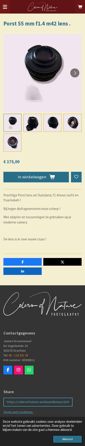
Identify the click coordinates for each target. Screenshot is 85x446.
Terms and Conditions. (18, 412)
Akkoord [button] (67, 439)
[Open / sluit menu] (5, 7)
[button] (12, 123)
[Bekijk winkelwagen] (80, 7)
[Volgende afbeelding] (74, 72)
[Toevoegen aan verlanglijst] (76, 177)
